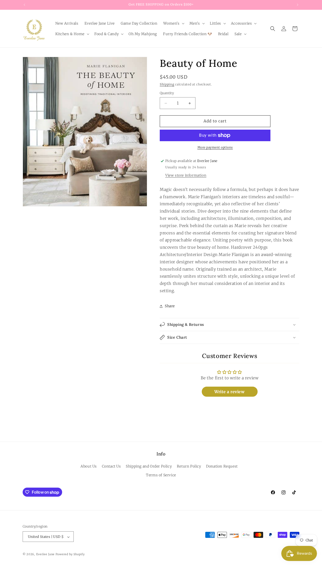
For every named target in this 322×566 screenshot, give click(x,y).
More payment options (215, 147)
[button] (173, 23)
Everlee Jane (45, 554)
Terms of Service (161, 475)
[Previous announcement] (24, 5)
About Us (88, 466)
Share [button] (170, 306)
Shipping (167, 84)
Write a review (229, 391)
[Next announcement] (297, 5)
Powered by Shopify (70, 554)
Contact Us (111, 466)
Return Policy (189, 466)
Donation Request (222, 466)
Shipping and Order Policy (149, 466)
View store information (185, 175)
